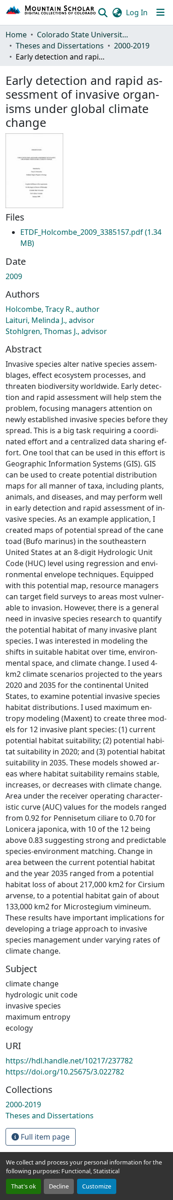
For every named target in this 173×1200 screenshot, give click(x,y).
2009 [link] (14, 276)
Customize (96, 1186)
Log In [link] (137, 12)
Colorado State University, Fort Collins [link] (83, 35)
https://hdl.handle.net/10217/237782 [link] (69, 1061)
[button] (51, 12)
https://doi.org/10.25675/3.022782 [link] (65, 1072)
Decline (59, 1186)
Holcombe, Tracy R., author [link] (53, 309)
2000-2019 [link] (131, 46)
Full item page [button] (44, 1137)
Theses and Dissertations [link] (60, 46)
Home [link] (16, 35)
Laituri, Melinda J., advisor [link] (50, 320)
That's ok (23, 1186)
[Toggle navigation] (160, 12)
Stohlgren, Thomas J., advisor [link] (56, 331)
